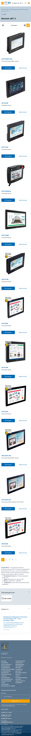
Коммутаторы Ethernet (8, 669)
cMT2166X (4, 544)
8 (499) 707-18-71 (6, 718)
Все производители (29, 592)
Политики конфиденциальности (8, 705)
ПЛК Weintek (4, 662)
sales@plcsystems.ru (7, 722)
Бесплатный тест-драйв (8, 685)
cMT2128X (4, 367)
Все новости (29, 608)
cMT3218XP (5, 235)
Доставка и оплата (21, 672)
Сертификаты (19, 666)
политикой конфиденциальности (11, 733)
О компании (19, 669)
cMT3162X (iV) (6, 499)
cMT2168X (4, 103)
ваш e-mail (3, 693)
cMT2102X (4, 147)
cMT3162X (4, 411)
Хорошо (27, 730)
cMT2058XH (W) (6, 59)
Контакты (18, 679)
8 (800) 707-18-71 (17, 3)
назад (4, 14)
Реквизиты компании (6, 657)
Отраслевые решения (21, 677)
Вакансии (18, 671)
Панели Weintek (5, 667)
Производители (20, 661)
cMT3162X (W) (6, 455)
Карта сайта (4, 709)
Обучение (18, 667)
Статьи (17, 676)
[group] (6, 598)
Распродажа (5, 684)
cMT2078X (4, 279)
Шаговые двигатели (7, 679)
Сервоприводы (5, 677)
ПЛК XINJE (3, 661)
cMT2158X (4, 323)
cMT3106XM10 (6, 191)
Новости (18, 674)
